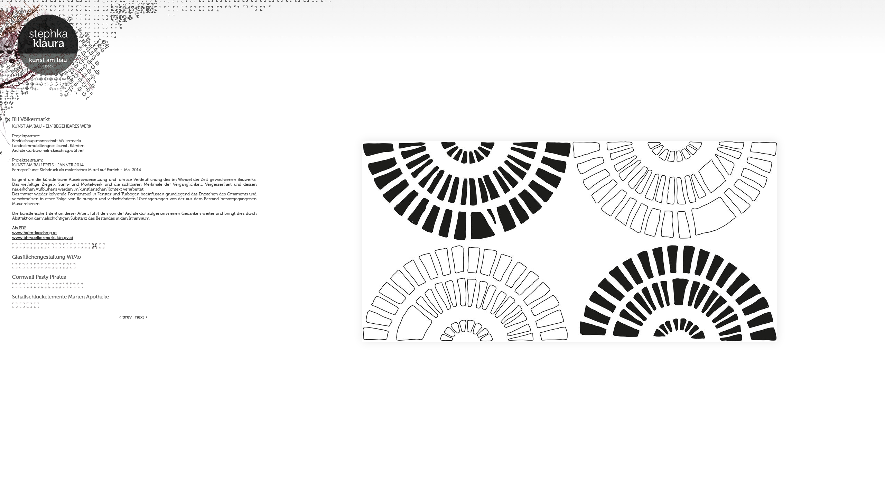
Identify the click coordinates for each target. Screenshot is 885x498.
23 (14, 285)
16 (29, 265)
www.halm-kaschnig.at (34, 233)
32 (80, 285)
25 (29, 285)
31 (72, 285)
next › (141, 317)
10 (80, 245)
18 (43, 265)
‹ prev (125, 317)
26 (36, 285)
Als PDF (19, 228)
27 (43, 285)
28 (51, 285)
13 (101, 245)
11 (87, 245)
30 (65, 285)
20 (58, 265)
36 (36, 305)
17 (36, 265)
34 (22, 305)
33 (14, 305)
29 (58, 285)
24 (22, 285)
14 (14, 265)
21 (65, 265)
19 (51, 265)
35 (29, 305)
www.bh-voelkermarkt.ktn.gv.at (42, 238)
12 (94, 245)
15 (22, 265)
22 (72, 265)
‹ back (48, 66)
